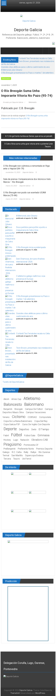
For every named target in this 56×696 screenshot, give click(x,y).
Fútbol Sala (29, 435)
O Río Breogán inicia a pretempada (31, 247)
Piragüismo (12, 444)
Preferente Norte (26, 448)
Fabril (6, 435)
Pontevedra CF (31, 445)
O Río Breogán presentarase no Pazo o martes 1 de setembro (27, 73)
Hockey (7, 440)
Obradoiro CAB (39, 439)
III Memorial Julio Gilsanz (11, 70)
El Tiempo (44, 429)
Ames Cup (16, 399)
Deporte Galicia (28, 29)
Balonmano (34, 404)
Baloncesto (6, 78)
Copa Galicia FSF (12, 424)
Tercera (7, 458)
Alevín (6, 399)
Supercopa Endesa (34, 455)
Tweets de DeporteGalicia (13, 382)
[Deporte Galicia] (4, 50)
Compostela (45, 417)
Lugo (15, 440)
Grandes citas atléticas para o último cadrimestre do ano (25, 67)
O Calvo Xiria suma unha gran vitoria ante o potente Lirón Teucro (28, 145)
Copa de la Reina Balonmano (18, 421)
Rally (26, 452)
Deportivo (24, 429)
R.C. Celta (16, 452)
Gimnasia (43, 435)
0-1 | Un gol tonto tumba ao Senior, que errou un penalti (28, 136)
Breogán (19, 409)
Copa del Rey (40, 421)
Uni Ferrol (26, 458)
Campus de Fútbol (34, 409)
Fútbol (16, 435)
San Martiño (17, 455)
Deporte (10, 429)
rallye (33, 452)
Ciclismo (18, 417)
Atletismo (32, 398)
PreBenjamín (9, 448)
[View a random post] (52, 50)
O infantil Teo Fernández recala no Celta (35, 58)
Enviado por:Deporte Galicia (13, 102)
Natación (24, 440)
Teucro (16, 458)
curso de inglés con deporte (36, 424)
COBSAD (32, 417)
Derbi (33, 429)
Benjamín (8, 409)
